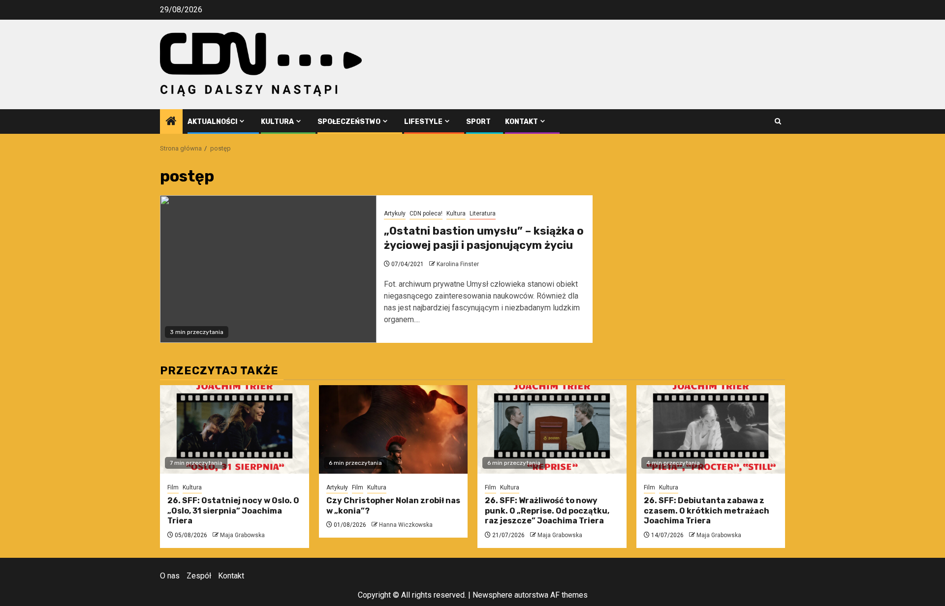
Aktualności (212, 122)
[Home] (171, 122)
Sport (478, 122)
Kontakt (521, 122)
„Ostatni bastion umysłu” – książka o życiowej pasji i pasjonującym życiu (484, 238)
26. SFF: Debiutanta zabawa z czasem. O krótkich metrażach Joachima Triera (706, 511)
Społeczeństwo (348, 122)
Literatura (483, 213)
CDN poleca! (426, 213)
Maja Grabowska (242, 535)
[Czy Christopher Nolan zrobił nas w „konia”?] (393, 429)
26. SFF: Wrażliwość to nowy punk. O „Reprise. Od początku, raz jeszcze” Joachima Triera (547, 511)
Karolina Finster (458, 264)
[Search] (778, 121)
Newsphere (492, 595)
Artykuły (395, 213)
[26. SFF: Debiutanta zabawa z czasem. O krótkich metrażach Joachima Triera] (711, 429)
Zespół (199, 575)
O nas (170, 575)
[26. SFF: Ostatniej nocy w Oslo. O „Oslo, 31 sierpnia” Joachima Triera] (234, 429)
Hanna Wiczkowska (406, 524)
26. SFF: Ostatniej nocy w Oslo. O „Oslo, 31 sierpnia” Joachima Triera (233, 511)
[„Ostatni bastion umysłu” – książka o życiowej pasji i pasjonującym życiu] (268, 269)
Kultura (277, 122)
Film (173, 487)
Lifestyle (423, 122)
